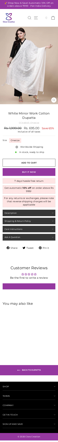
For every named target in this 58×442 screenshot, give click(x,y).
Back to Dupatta (31, 370)
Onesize (15, 140)
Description (10, 213)
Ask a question (12, 237)
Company (8, 405)
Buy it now (29, 172)
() (46, 17)
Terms (6, 396)
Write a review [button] (29, 286)
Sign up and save (13, 424)
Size (5, 140)
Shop (6, 386)
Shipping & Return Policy (17, 221)
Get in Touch (10, 414)
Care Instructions (13, 229)
